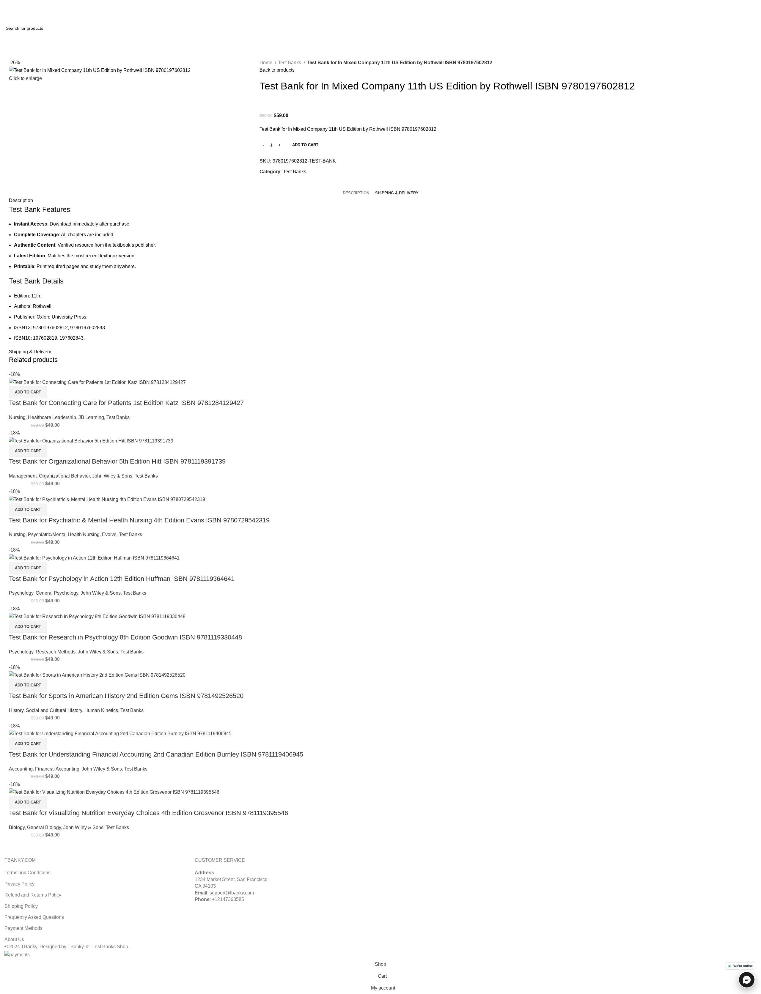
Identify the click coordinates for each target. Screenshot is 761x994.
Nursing (17, 417)
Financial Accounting (57, 768)
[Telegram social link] (291, 185)
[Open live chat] (746, 979)
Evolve (109, 534)
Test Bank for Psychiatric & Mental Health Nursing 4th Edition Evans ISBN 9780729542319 (139, 520)
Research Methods (56, 651)
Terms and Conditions (27, 872)
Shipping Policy (21, 906)
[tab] (356, 193)
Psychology (21, 593)
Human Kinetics (101, 710)
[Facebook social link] (264, 185)
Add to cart (305, 145)
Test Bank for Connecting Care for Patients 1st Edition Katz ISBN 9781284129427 (126, 403)
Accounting (21, 768)
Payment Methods (23, 928)
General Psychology (57, 593)
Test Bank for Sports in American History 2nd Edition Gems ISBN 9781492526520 (126, 696)
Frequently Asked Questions (34, 917)
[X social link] (739, 4)
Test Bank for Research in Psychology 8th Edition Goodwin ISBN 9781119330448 (125, 637)
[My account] (727, 15)
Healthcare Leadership (52, 417)
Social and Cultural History (54, 710)
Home (266, 62)
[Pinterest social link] (746, 4)
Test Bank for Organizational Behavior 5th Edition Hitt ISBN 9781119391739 (117, 461)
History (16, 710)
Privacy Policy (19, 883)
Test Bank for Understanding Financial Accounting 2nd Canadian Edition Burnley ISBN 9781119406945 (156, 754)
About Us (14, 939)
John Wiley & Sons (112, 475)
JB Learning (91, 417)
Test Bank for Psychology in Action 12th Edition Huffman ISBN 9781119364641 (122, 578)
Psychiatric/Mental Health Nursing (64, 534)
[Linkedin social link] (753, 4)
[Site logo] (26, 14)
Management (23, 475)
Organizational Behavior (64, 475)
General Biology (44, 827)
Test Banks (290, 62)
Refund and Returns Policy (32, 894)
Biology (17, 827)
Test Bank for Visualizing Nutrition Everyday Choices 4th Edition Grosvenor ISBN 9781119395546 (148, 813)
